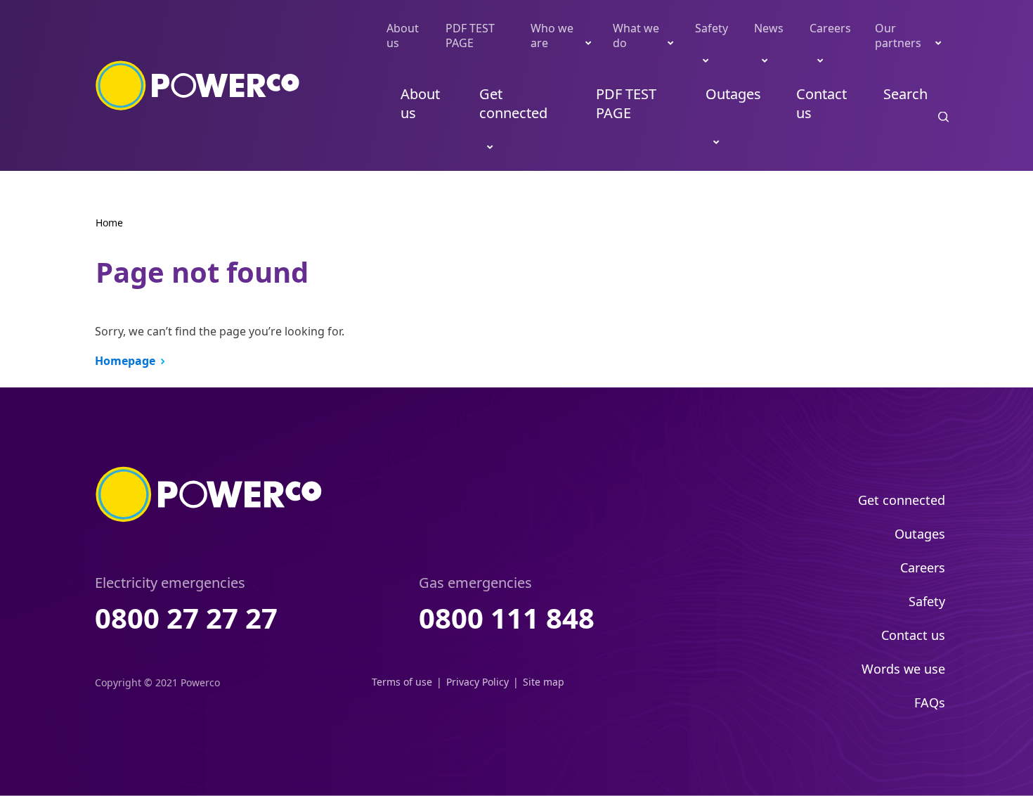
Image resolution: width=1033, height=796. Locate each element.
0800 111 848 (507, 617)
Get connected (513, 103)
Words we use (903, 668)
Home (109, 222)
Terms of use (402, 681)
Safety (711, 28)
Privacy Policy (477, 681)
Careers (830, 28)
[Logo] (198, 86)
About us (402, 35)
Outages (733, 93)
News (769, 28)
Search (905, 93)
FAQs (929, 702)
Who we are (552, 35)
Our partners (898, 35)
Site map (543, 681)
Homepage (125, 360)
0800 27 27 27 (186, 617)
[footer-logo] (209, 494)
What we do (636, 35)
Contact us (821, 103)
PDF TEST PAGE (470, 35)
